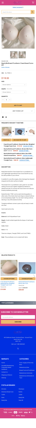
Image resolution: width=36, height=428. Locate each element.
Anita (2, 397)
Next (34, 276)
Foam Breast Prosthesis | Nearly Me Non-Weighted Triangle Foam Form (7, 283)
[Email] (2, 117)
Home (3, 362)
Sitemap (3, 377)
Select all (6, 140)
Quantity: (4, 96)
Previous (2, 276)
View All (21, 400)
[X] (18, 348)
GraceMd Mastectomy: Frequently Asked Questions (7, 367)
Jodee (20, 394)
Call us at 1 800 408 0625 (18, 344)
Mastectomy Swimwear (25, 373)
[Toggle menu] (2, 2)
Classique (21, 389)
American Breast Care (7, 392)
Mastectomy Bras (24, 367)
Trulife (3, 394)
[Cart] (33, 3)
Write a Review (5, 67)
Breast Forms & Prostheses (26, 370)
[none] (18, 32)
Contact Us (4, 372)
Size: (3, 81)
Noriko (20, 392)
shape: (6, 89)
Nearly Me (4, 400)
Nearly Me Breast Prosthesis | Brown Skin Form (18, 149)
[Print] (6, 117)
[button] (18, 111)
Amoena (3, 389)
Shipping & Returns (6, 375)
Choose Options (28, 146)
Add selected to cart (20, 140)
